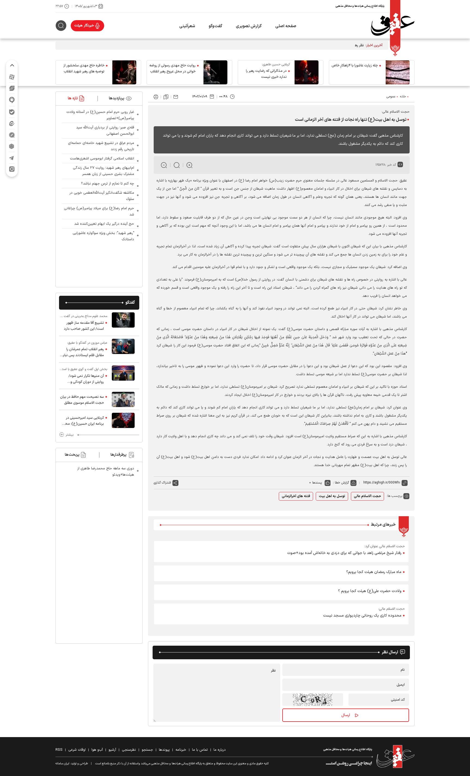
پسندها (317, 482)
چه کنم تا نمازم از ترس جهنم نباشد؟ (107, 183)
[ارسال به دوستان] (175, 97)
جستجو (147, 750)
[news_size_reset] (176, 165)
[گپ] (12, 135)
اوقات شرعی (77, 750)
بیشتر (69, 434)
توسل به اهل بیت (332, 496)
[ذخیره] (166, 97)
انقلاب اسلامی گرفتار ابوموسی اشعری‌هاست (102, 158)
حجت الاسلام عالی (367, 496)
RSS (59, 750)
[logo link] (393, 26)
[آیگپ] (12, 100)
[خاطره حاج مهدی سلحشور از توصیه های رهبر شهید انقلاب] (124, 72)
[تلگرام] (12, 158)
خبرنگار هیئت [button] (84, 25)
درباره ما (220, 750)
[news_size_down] (163, 165)
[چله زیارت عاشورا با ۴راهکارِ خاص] (398, 72)
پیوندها (164, 750)
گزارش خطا (342, 482)
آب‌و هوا (97, 750)
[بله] (12, 112)
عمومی (390, 96)
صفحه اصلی (285, 26)
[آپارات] (12, 77)
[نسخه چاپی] (156, 97)
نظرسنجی (129, 750)
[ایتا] (12, 123)
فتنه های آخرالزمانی (296, 496)
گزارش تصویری (249, 26)
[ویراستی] (12, 88)
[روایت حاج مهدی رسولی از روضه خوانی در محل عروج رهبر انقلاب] (215, 72)
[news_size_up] (189, 165)
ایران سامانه (62, 763)
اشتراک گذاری (162, 482)
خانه (403, 96)
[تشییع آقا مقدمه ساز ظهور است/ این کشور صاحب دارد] (123, 322)
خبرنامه (180, 750)
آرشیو (112, 750)
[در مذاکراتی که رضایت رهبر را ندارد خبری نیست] (307, 72)
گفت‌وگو (215, 26)
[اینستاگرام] (12, 169)
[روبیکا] (12, 146)
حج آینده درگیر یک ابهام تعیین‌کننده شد (104, 224)
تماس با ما (200, 750)
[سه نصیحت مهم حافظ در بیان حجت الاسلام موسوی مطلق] (123, 399)
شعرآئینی (187, 26)
